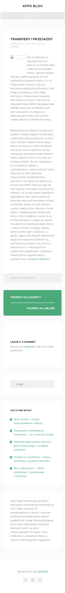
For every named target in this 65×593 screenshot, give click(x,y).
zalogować (29, 346)
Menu (32, 16)
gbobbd (43, 571)
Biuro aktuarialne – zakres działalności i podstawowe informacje (29, 472)
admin (28, 44)
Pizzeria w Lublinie (41, 308)
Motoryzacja (28, 278)
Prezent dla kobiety (25, 297)
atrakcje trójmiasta (39, 259)
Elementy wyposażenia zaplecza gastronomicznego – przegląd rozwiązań (32, 445)
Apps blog (33, 6)
